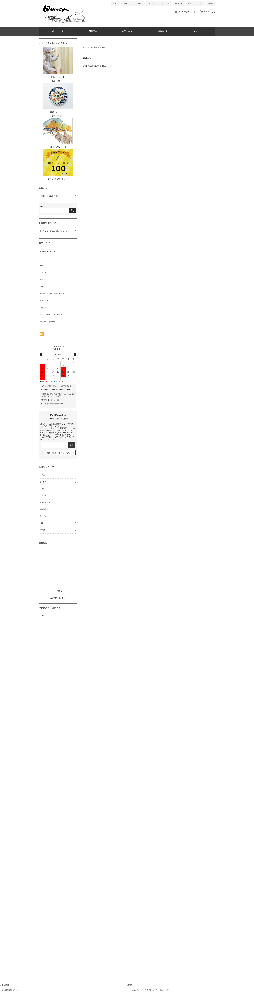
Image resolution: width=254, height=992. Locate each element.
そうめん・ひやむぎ (47, 252)
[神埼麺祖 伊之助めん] (64, 25)
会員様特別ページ (47, 223)
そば (201, 3)
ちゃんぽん (151, 3)
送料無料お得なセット (48, 322)
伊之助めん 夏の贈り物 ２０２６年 (55, 231)
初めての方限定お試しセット (51, 315)
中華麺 (210, 3)
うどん (115, 3)
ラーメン (191, 3)
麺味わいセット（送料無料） (58, 114)
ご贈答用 (43, 308)
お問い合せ (127, 31)
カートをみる (209, 12)
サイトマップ (197, 31)
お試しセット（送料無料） (58, 79)
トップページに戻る (56, 31)
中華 (41, 287)
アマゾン (43, 615)
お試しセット (165, 3)
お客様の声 (162, 31)
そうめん (126, 3)
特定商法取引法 (58, 598)
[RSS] (42, 334)
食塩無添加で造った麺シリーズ (52, 294)
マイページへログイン (187, 12)
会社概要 (58, 591)
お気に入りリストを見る (49, 196)
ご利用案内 (92, 31)
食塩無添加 (179, 3)
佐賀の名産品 (45, 301)
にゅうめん (138, 3)
